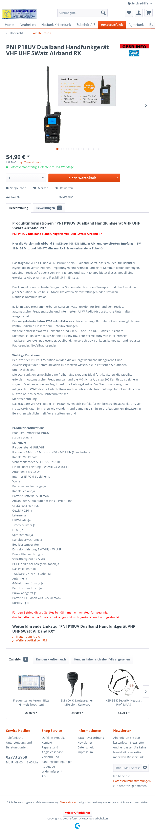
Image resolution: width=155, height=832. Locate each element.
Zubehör (17, 659)
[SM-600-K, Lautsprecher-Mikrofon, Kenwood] (78, 682)
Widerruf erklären (77, 813)
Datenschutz (86, 747)
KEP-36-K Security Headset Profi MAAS (123, 702)
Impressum (85, 752)
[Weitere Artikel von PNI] (134, 51)
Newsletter (85, 742)
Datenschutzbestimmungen (132, 781)
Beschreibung (18, 208)
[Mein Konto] (139, 13)
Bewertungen (48, 208)
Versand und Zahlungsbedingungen (57, 759)
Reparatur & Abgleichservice (52, 749)
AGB (44, 776)
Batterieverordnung (91, 738)
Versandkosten (68, 802)
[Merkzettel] (129, 13)
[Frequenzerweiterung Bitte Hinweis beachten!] (31, 682)
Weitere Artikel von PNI (31, 640)
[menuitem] (82, 13)
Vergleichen (17, 188)
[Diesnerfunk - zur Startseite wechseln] (19, 14)
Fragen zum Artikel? (29, 636)
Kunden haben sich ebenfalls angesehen (102, 659)
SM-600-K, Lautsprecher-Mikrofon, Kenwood (77, 702)
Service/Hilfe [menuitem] (140, 3)
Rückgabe (48, 766)
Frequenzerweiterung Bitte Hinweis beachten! (31, 702)
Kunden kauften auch (51, 659)
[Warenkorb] (149, 13)
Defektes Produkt (53, 738)
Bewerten (66, 188)
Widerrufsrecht (52, 771)
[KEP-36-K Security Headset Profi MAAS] (124, 682)
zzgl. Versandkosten (30, 162)
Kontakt (47, 742)
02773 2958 (16, 757)
